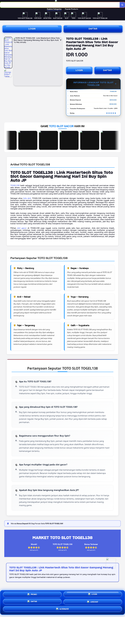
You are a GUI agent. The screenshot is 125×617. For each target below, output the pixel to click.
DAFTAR (93, 28)
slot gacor (22, 228)
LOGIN (32, 28)
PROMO (34, 594)
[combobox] (60, 5)
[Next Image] (60, 62)
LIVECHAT (94, 602)
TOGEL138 (15, 185)
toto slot (27, 198)
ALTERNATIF (64, 610)
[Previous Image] (15, 62)
